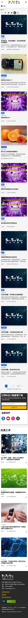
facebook (2, 12)
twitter (5, 12)
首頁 (3, 9)
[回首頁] (14, 2)
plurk (8, 12)
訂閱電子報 (14, 407)
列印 (18, 12)
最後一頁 (20, 386)
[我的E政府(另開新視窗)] (3, 601)
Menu (2, 2)
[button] (26, 2)
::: (2, 573)
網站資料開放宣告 (6, 597)
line (11, 12)
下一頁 (13, 386)
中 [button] (14, 12)
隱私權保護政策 (6, 592)
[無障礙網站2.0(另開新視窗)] (11, 601)
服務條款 (4, 594)
